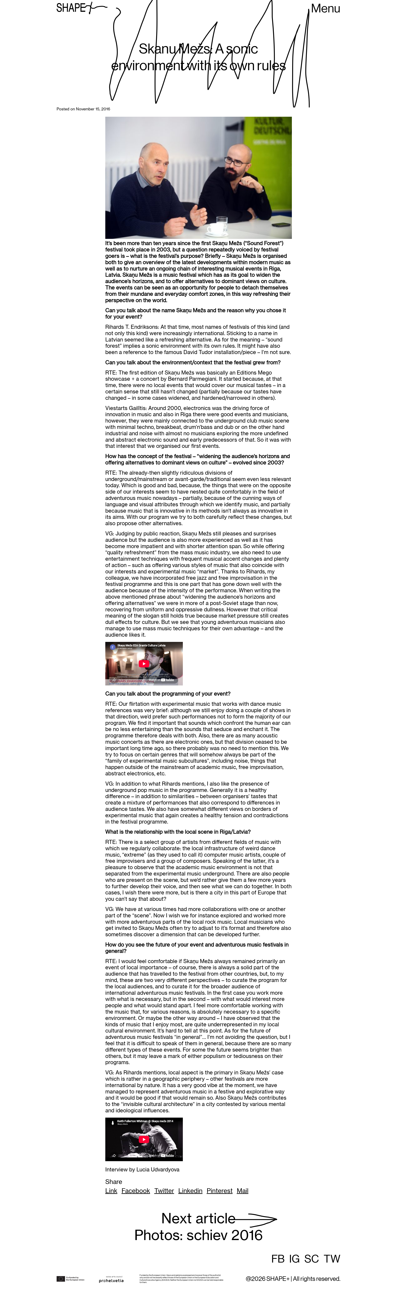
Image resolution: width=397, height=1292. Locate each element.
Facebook (136, 1190)
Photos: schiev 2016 (198, 1227)
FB (278, 1259)
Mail (242, 1190)
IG (294, 1259)
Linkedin (190, 1190)
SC (311, 1259)
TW (332, 1259)
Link (111, 1190)
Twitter (164, 1190)
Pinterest (220, 1190)
